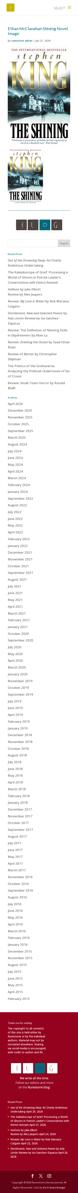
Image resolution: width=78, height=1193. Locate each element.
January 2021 (18, 627)
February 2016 (19, 938)
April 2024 (15, 471)
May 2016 (15, 917)
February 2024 (19, 485)
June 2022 (15, 519)
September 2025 (20, 431)
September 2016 (20, 890)
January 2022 (18, 546)
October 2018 (18, 748)
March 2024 (17, 478)
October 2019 (18, 687)
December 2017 (20, 809)
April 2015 (15, 992)
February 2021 (19, 620)
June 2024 (15, 458)
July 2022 (14, 512)
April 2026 (15, 404)
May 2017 (15, 856)
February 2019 (19, 721)
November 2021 (20, 559)
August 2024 (17, 444)
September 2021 (20, 572)
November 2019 (20, 681)
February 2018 (19, 796)
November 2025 (20, 417)
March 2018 (17, 789)
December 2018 (20, 735)
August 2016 (17, 897)
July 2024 (14, 451)
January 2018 (18, 802)
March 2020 (17, 667)
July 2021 (14, 586)
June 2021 (15, 593)
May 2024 (15, 464)
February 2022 (19, 539)
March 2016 (17, 931)
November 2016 (20, 877)
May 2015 (15, 985)
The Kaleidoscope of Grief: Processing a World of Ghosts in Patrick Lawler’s (38, 277)
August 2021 (17, 579)
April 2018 (15, 782)
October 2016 (18, 884)
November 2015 (20, 958)
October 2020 (18, 633)
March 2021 (17, 613)
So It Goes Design (54, 1187)
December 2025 (20, 410)
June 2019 (15, 708)
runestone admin (21, 40)
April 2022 (15, 532)
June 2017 (15, 850)
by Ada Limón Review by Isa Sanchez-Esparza (37, 318)
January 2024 (18, 491)
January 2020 (18, 674)
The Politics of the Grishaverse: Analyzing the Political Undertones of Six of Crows (38, 371)
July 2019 (14, 701)
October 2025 (18, 424)
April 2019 (15, 714)
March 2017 (17, 870)
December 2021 (20, 552)
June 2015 (15, 978)
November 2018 (20, 742)
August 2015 (17, 965)
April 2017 (15, 863)
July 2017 (14, 843)
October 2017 (18, 823)
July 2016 (14, 904)
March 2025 (17, 437)
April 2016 (15, 924)
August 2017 (17, 836)
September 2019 (20, 694)
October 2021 (18, 566)
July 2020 (14, 647)
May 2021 (15, 600)
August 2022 (17, 505)
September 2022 (20, 498)
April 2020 (15, 660)
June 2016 (15, 910)
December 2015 (20, 951)
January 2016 (18, 944)
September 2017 (20, 829)
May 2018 (15, 775)
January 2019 (18, 728)
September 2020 (20, 640)
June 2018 (15, 769)
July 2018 (14, 762)
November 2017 (20, 816)
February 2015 (19, 998)
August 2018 (17, 755)
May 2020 (15, 654)
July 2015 (14, 971)
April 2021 (15, 606)
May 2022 (15, 525)
